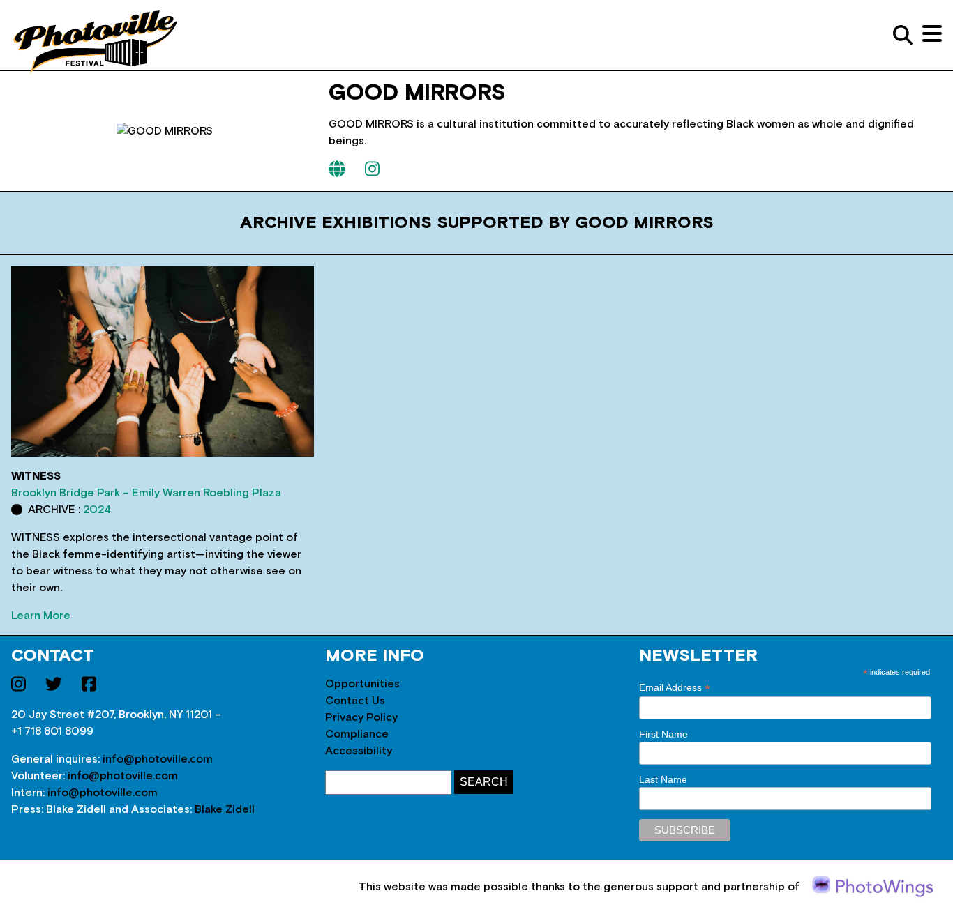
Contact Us (355, 700)
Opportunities (362, 683)
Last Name (663, 779)
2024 (97, 509)
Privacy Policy (361, 717)
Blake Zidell (225, 809)
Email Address (674, 687)
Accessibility (358, 750)
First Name (663, 734)
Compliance (357, 734)
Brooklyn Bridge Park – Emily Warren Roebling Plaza (146, 492)
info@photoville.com (158, 759)
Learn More (40, 615)
